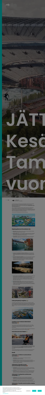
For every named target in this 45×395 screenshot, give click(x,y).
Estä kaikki (34, 390)
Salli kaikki (39, 390)
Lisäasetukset (28, 390)
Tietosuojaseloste (5, 393)
